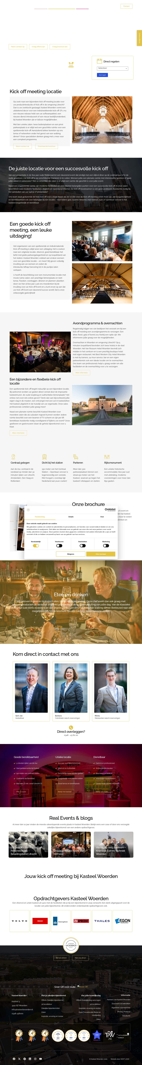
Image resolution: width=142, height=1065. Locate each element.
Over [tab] (102, 517)
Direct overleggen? (71, 732)
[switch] (59, 545)
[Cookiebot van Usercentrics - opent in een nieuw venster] (106, 509)
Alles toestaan (101, 554)
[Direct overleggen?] (71, 727)
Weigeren (70, 554)
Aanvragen (102, 75)
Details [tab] (71, 517)
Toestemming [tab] (40, 517)
